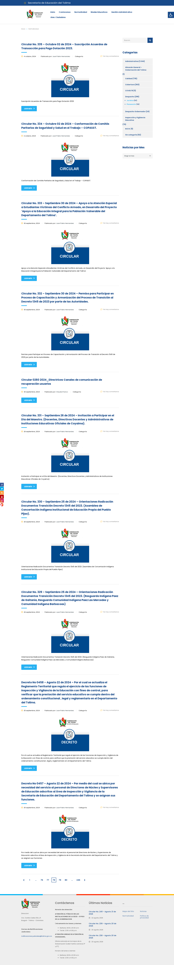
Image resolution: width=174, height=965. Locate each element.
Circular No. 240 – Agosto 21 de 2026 (102, 912)
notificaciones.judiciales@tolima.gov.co (36, 936)
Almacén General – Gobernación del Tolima (135, 68)
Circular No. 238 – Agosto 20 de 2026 (102, 936)
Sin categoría (131, 135)
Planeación (131, 104)
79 (60, 880)
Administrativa (131, 61)
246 (78, 880)
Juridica (130, 100)
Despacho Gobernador (135, 111)
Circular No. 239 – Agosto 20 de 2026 (102, 924)
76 (42, 880)
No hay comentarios (111, 56)
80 (66, 880)
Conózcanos (65, 12)
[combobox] (138, 156)
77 (48, 880)
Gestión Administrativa (121, 12)
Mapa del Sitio (128, 911)
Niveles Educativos (99, 12)
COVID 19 (129, 90)
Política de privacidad (144, 917)
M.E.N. (127, 129)
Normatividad (80, 12)
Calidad (128, 78)
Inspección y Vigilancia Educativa (135, 118)
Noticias (143, 911)
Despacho (129, 96)
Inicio (52, 12)
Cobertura (129, 84)
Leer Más (28, 108)
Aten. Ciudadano (58, 17)
